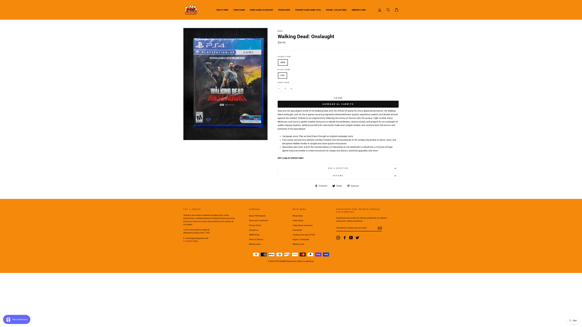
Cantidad (283, 83)
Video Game (239, 10)
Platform (284, 70)
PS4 (282, 75)
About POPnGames (257, 216)
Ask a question (338, 168)
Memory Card (359, 10)
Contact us (254, 230)
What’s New (222, 10)
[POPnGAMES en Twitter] (357, 237)
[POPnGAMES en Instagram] (338, 237)
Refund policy (255, 244)
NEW (283, 62)
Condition (284, 57)
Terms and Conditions (258, 221)
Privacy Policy (255, 225)
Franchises (284, 10)
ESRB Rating (254, 235)
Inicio (280, 31)
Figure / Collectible (336, 10)
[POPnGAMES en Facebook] (344, 237)
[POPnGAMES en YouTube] (351, 237)
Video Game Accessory (261, 10)
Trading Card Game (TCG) (308, 10)
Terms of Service (256, 239)
